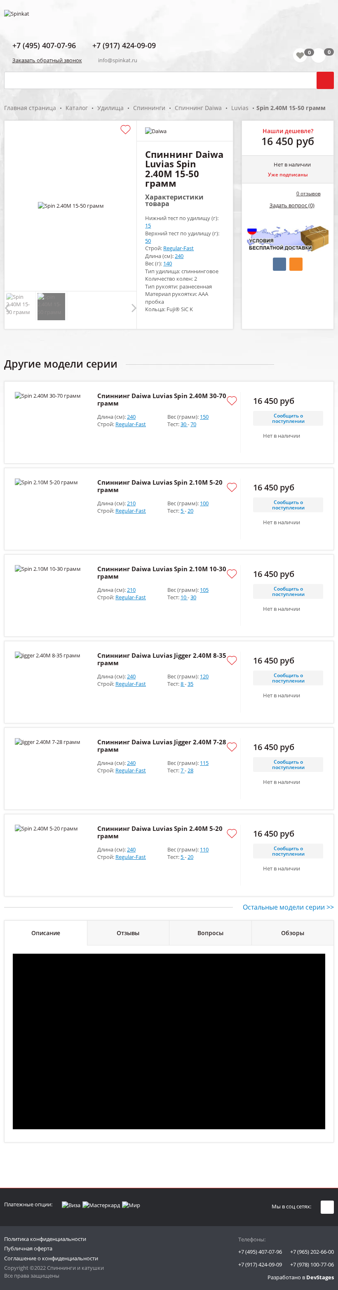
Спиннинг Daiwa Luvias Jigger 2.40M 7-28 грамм (161, 745)
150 (204, 416)
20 (190, 510)
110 (204, 849)
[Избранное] (300, 55)
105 (204, 589)
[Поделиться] (279, 264)
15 (148, 225)
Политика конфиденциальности (45, 1239)
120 (204, 676)
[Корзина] (322, 57)
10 (184, 597)
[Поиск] (325, 80)
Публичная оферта (28, 1248)
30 (184, 424)
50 (148, 240)
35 (190, 683)
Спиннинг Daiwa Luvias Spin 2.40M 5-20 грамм (160, 832)
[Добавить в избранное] (125, 130)
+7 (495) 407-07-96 (260, 1251)
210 (131, 503)
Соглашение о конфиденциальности (51, 1258)
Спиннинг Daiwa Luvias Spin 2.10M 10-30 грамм (161, 572)
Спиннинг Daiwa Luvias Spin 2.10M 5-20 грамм (160, 485)
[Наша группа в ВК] (327, 1207)
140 (167, 263)
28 (190, 770)
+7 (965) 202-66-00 (312, 1251)
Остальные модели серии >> (288, 907)
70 (193, 424)
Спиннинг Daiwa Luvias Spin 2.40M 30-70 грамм (161, 399)
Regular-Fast (178, 248)
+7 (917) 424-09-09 (260, 1264)
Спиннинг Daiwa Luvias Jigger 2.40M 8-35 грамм (161, 659)
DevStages (320, 1277)
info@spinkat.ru (117, 60)
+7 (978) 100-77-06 (312, 1264)
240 (179, 256)
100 (204, 503)
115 (204, 763)
